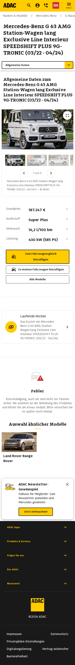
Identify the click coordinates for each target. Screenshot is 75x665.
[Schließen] (67, 485)
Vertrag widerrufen (55, 649)
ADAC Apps (13, 527)
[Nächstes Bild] (51, 173)
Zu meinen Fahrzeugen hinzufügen (41, 269)
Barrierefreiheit (17, 656)
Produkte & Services (19, 541)
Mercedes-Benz (46, 16)
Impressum (14, 634)
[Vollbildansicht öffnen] (67, 115)
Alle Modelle (37, 279)
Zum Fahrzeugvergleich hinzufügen (40, 256)
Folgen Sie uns (15, 555)
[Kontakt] (45, 5)
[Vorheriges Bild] (24, 173)
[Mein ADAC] (37, 5)
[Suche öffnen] (29, 5)
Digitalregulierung (19, 649)
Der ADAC (12, 569)
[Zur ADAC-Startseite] (9, 5)
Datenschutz (59, 634)
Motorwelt (13, 583)
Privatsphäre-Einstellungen (25, 641)
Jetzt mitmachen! (36, 511)
